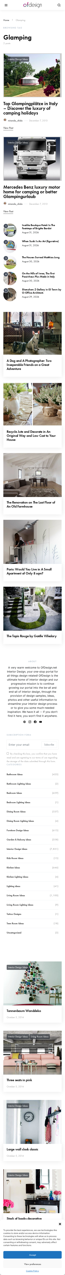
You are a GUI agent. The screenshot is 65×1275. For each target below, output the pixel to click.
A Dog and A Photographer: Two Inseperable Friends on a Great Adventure (29, 364)
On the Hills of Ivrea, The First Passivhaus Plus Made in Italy (38, 275)
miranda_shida (15, 120)
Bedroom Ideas (14, 793)
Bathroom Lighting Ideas (19, 783)
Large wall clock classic (22, 1149)
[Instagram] (30, 721)
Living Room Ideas (16, 895)
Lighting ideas (13, 886)
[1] (10, 230)
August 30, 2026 (30, 261)
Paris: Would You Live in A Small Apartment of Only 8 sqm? (29, 571)
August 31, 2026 (30, 232)
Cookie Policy (32, 1271)
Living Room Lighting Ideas (20, 904)
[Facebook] (35, 721)
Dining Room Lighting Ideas (20, 821)
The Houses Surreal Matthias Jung (41, 257)
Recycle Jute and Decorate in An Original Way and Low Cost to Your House (31, 435)
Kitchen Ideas (13, 867)
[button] (60, 1223)
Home (6, 20)
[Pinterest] (24, 721)
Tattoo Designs (14, 914)
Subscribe (49, 744)
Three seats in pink (19, 1080)
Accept (32, 1255)
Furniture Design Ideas (18, 830)
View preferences (32, 1264)
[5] (10, 294)
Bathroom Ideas (14, 774)
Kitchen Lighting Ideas (17, 876)
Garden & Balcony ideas (19, 839)
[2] (10, 246)
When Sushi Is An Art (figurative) (40, 241)
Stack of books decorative (24, 1218)
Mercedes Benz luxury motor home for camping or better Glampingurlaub (31, 191)
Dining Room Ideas (16, 811)
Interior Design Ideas (18, 59)
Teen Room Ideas (15, 923)
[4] (10, 278)
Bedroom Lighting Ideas (18, 802)
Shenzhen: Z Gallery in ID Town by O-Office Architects (41, 291)
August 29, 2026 (30, 296)
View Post (8, 128)
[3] (10, 262)
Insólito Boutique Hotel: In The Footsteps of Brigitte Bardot (38, 226)
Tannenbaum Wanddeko (24, 1011)
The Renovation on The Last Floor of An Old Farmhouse (31, 504)
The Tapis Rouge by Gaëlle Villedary (31, 636)
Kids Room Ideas (15, 858)
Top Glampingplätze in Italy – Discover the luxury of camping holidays (30, 108)
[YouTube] (40, 721)
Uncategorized (14, 932)
